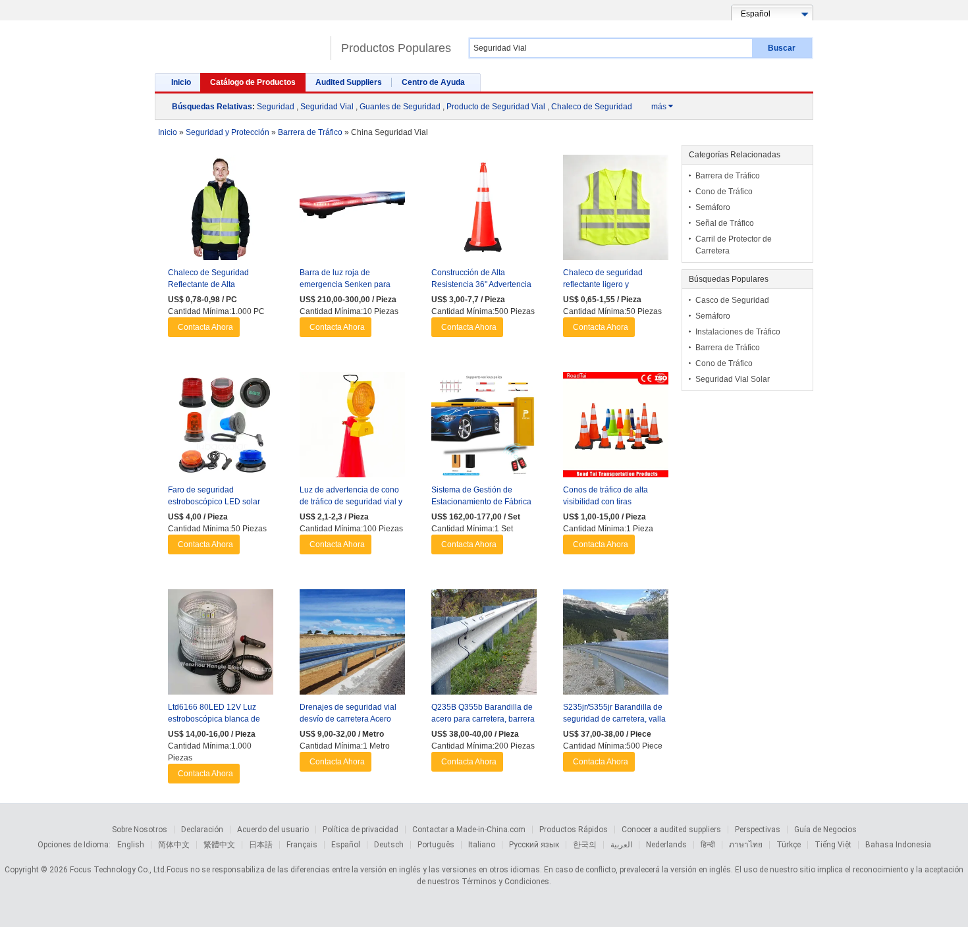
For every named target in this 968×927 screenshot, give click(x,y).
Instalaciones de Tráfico (737, 331)
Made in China (239, 42)
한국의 (585, 844)
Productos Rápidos (573, 829)
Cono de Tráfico (724, 191)
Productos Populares (396, 48)
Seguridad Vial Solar (732, 379)
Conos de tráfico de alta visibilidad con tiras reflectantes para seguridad (612, 501)
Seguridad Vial (327, 106)
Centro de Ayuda (433, 82)
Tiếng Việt (833, 844)
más (662, 106)
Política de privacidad (360, 829)
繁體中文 (219, 844)
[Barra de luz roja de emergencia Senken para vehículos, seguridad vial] (352, 211)
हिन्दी (708, 844)
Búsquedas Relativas (212, 106)
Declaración (202, 829)
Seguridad (275, 106)
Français (301, 844)
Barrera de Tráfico (727, 175)
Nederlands (666, 844)
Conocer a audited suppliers (671, 829)
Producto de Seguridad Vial (495, 106)
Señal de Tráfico (724, 223)
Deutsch (389, 844)
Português (435, 844)
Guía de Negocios (825, 829)
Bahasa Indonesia (898, 844)
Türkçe (788, 844)
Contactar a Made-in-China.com (468, 829)
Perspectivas (757, 829)
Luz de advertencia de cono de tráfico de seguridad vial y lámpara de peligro (351, 501)
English (130, 844)
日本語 (261, 844)
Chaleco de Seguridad (591, 106)
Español (345, 844)
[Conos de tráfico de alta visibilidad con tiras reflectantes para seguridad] (615, 428)
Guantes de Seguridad (400, 106)
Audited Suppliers (348, 82)
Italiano (481, 844)
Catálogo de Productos (253, 82)
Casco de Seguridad (732, 300)
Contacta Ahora (205, 327)
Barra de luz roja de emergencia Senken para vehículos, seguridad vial (345, 284)
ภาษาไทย (746, 844)
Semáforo (712, 207)
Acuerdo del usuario (273, 829)
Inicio (181, 82)
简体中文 (174, 844)
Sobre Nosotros (139, 829)
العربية (621, 844)
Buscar (781, 48)
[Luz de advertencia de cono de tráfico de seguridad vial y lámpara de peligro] (352, 428)
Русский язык (534, 844)
